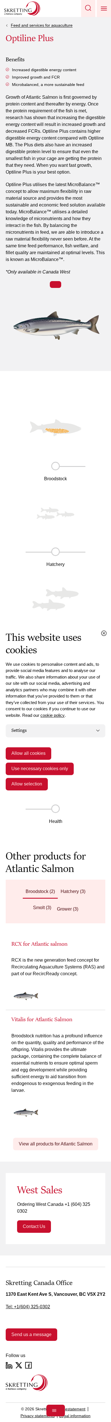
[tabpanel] (55, 1033)
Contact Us (34, 1226)
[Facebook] (28, 1365)
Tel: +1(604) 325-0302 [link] (28, 1306)
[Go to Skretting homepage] (22, 8)
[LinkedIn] (9, 1365)
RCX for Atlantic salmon (39, 944)
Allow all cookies (28, 753)
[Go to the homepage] (27, 1382)
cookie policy (52, 715)
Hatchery (55, 564)
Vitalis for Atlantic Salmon (41, 1019)
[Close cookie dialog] (104, 633)
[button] (88, 8)
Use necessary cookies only (39, 768)
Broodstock (55, 478)
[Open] (55, 1410)
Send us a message (31, 1334)
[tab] (40, 892)
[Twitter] (18, 1365)
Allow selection (26, 783)
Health (55, 821)
